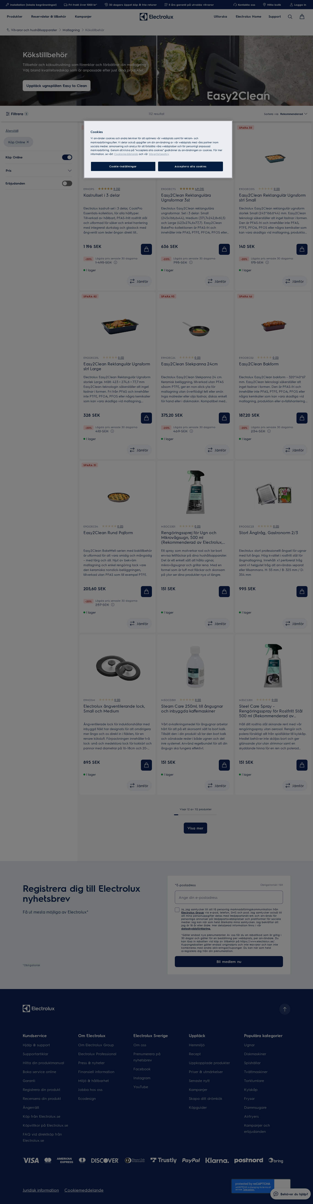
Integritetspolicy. (159, 154)
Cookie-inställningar (123, 166)
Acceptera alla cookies (190, 166)
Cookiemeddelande (126, 154)
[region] (158, 149)
